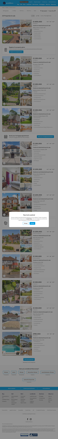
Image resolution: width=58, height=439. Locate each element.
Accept (32, 223)
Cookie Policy (29, 218)
